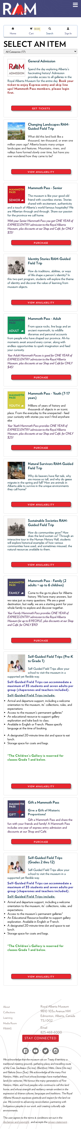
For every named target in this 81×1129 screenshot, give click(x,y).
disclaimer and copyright (16, 1122)
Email (43, 1027)
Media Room (10, 1023)
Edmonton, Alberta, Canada (57, 1016)
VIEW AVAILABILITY (41, 171)
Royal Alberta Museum (54, 1006)
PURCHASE (41, 242)
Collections (9, 1012)
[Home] (19, 3)
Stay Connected (40, 1038)
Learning (7, 1017)
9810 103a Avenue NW (55, 1011)
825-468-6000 (51, 1032)
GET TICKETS (41, 108)
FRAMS (7, 1028)
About (6, 1006)
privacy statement (57, 1122)
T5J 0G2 (46, 1020)
